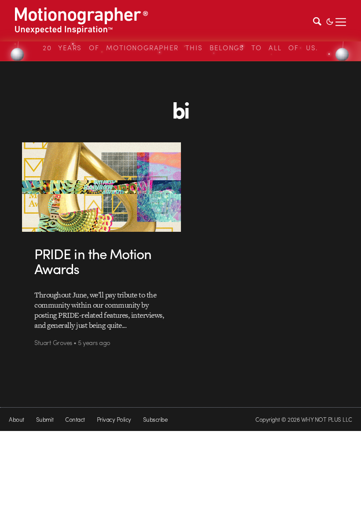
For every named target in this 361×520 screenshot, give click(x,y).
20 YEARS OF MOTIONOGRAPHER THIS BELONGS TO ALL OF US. (180, 47)
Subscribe (155, 419)
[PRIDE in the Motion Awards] (101, 187)
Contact (75, 419)
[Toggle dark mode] (329, 21)
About (16, 419)
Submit (45, 419)
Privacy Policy (114, 419)
